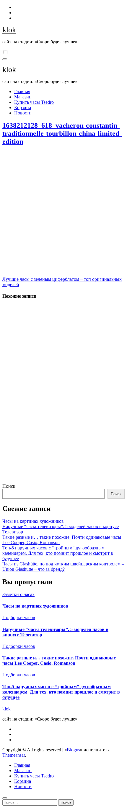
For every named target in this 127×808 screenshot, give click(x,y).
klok (9, 30)
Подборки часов (18, 617)
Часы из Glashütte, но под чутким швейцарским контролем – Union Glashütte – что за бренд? (63, 566)
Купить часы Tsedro (34, 102)
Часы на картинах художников (33, 521)
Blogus (73, 749)
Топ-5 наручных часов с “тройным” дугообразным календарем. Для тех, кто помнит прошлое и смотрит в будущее (57, 553)
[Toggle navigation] (4, 59)
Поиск (8, 486)
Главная (22, 91)
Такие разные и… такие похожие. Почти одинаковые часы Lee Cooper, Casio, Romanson (59, 660)
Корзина (22, 107)
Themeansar (13, 755)
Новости (23, 112)
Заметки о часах (18, 594)
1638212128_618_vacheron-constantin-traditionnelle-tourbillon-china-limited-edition (62, 133)
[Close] (4, 798)
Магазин (23, 96)
